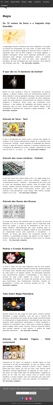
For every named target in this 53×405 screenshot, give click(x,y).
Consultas (38, 1)
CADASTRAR (33, 393)
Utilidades (4, 5)
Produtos (46, 1)
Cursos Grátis (15, 1)
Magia (30, 1)
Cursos (24, 1)
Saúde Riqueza (37, 403)
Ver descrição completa (30, 63)
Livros (7, 1)
